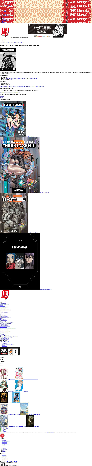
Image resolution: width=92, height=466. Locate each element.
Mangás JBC (5, 42)
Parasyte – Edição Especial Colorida (6, 337)
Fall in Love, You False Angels (5, 309)
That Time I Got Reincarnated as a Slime (7, 322)
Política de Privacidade (50, 432)
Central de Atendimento (6, 441)
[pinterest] (3, 341)
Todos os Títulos (3, 303)
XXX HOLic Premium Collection (5, 323)
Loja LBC (4, 448)
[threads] (6, 341)
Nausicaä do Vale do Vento (4, 335)
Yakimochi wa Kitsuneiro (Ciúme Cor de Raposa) (8, 311)
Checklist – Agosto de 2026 (4, 304)
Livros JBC (4, 459)
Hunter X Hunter (3, 319)
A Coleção (2, 96)
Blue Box (1, 314)
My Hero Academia (3, 320)
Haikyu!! (1, 318)
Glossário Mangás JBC (4, 307)
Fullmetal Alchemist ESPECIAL (5, 317)
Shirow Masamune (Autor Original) (21, 78)
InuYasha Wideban (3, 334)
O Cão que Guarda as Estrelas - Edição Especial (8, 328)
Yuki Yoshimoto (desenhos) (32, 78)
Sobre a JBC (4, 440)
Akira (1, 313)
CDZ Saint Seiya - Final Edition (5, 331)
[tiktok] (5, 341)
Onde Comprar (2, 306)
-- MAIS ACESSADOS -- (4, 312)
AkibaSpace (4, 451)
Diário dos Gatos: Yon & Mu (5, 326)
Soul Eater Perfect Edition (4, 339)
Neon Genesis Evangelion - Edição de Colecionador (9, 336)
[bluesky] (8, 341)
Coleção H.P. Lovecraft (4, 332)
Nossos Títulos (4, 442)
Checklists (4, 455)
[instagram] (4, 341)
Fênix (1, 333)
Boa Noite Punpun (3, 315)
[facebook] (0, 341)
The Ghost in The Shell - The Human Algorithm (16, 42)
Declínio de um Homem (4, 325)
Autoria (3, 40)
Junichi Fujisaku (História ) (10, 78)
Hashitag (3, 450)
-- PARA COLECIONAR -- (5, 330)
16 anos (11, 79)
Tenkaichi (1, 310)
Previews (1, 305)
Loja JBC (3, 345)
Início (1, 42)
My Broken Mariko (3, 327)
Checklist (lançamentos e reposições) (8, 344)
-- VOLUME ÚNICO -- (4, 324)
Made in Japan (4, 449)
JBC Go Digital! (5, 458)
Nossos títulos (4, 343)
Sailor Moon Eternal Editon (4, 338)
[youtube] (1, 341)
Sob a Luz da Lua (3, 321)
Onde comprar (4, 346)
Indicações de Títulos (5, 444)
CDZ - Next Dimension (4, 316)
